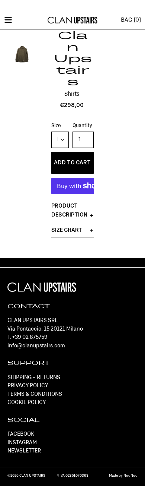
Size (56, 126)
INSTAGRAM (22, 443)
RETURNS (48, 378)
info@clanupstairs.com (36, 346)
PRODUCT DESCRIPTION (69, 210)
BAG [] (131, 20)
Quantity (82, 126)
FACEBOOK (20, 434)
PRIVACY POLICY (27, 386)
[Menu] (8, 19)
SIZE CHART (67, 230)
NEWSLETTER (24, 451)
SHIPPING (19, 378)
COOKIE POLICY (26, 402)
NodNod (130, 476)
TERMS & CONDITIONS (34, 394)
